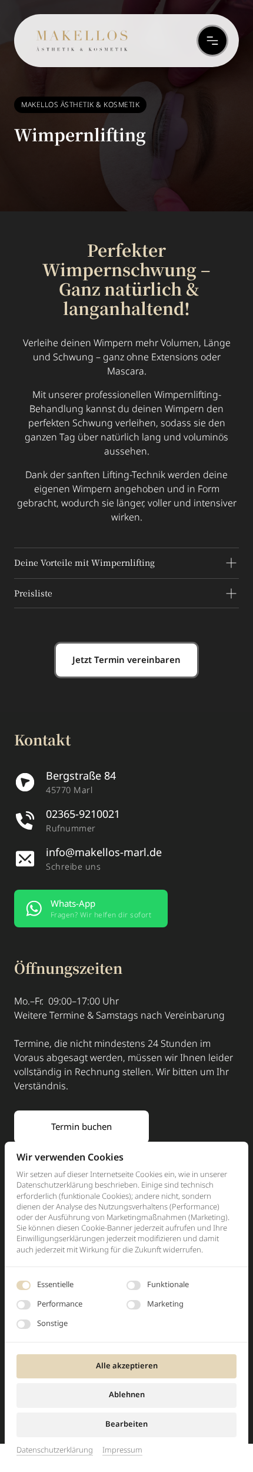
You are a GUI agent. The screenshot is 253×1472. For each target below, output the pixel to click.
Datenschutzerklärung (54, 1450)
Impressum (122, 1450)
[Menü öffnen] (212, 40)
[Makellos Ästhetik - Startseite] (81, 40)
